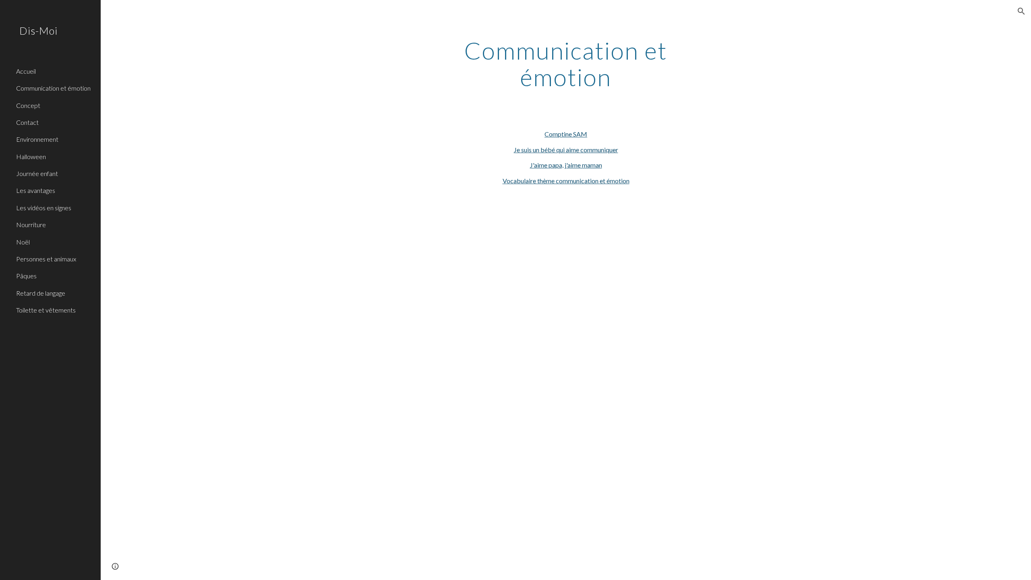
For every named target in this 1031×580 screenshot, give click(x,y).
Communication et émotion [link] (53, 88)
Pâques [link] (26, 276)
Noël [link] (23, 242)
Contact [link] (27, 122)
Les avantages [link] (35, 190)
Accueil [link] (26, 71)
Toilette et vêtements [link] (46, 310)
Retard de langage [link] (40, 293)
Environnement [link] (37, 139)
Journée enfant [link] (37, 173)
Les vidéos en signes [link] (43, 207)
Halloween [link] (31, 156)
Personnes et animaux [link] (46, 259)
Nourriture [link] (31, 224)
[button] (1021, 11)
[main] (566, 63)
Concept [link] (28, 105)
